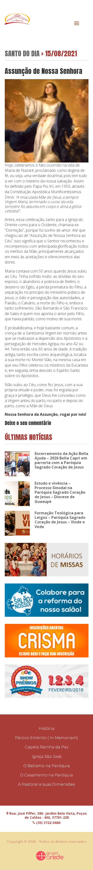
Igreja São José (47, 756)
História (46, 728)
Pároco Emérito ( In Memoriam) (46, 738)
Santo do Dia (22, 53)
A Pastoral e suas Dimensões (46, 784)
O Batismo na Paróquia (46, 766)
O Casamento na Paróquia (46, 775)
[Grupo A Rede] (49, 855)
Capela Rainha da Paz (46, 747)
